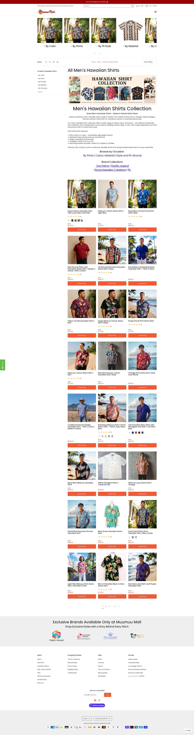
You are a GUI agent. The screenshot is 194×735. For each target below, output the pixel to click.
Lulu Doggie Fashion (135, 666)
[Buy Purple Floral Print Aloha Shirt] (142, 304)
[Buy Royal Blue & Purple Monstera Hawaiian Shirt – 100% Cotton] (142, 250)
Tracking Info (72, 673)
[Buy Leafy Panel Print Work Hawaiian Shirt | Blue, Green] (142, 514)
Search (100, 666)
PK (129, 170)
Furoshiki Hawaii (133, 663)
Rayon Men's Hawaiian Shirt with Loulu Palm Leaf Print (80, 212)
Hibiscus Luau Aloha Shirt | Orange (140, 483)
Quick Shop (82, 230)
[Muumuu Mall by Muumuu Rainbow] (47, 12)
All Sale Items (42, 680)
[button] (47, 72)
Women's (40, 663)
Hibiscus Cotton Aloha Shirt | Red (80, 374)
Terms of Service (74, 659)
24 (50, 62)
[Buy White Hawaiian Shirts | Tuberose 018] (112, 465)
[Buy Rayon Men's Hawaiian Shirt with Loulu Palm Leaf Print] (82, 194)
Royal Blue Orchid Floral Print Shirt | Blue (141, 212)
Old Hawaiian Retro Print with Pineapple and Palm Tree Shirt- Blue (142, 427)
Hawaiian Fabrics (43, 666)
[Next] (99, 53)
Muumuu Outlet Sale (135, 673)
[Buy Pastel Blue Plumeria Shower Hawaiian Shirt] (82, 514)
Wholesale (101, 676)
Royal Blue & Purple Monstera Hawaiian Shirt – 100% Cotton (141, 268)
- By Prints (40, 78)
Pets (38, 673)
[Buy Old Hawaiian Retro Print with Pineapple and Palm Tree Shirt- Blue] (142, 408)
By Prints (88, 155)
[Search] (132, 5)
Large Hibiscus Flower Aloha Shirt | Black (110, 322)
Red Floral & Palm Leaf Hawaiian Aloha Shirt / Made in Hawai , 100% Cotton (81, 269)
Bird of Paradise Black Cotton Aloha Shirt (111, 585)
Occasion (118, 151)
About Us (40, 683)
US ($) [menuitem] (155, 6)
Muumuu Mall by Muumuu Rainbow (95, 723)
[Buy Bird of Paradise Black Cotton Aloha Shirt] (112, 567)
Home (93, 62)
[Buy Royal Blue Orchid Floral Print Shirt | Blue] (142, 194)
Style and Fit (124, 155)
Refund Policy (72, 663)
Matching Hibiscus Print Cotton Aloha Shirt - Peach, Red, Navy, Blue (112, 427)
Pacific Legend (120, 166)
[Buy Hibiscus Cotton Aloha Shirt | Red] (82, 356)
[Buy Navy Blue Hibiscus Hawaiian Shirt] (82, 465)
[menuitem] (139, 6)
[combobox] (107, 5)
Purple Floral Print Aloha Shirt (141, 321)
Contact (101, 663)
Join (107, 695)
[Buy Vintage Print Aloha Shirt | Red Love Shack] (142, 356)
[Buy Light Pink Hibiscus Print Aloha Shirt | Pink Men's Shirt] (82, 567)
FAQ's (100, 659)
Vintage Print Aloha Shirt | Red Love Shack (141, 374)
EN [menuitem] (150, 6)
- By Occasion (42, 88)
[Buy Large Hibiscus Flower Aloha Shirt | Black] (112, 304)
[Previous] (94, 53)
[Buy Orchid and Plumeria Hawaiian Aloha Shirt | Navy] (112, 250)
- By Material (41, 85)
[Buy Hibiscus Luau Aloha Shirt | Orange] (142, 465)
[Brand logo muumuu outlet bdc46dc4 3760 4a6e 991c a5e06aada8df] (137, 636)
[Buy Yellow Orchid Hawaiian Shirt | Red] (82, 304)
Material (110, 155)
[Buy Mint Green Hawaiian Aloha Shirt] (112, 514)
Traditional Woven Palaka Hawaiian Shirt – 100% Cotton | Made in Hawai (81, 427)
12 (46, 62)
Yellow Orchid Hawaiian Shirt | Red (81, 322)
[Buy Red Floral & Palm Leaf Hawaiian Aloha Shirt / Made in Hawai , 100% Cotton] (82, 250)
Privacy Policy (72, 666)
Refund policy (103, 673)
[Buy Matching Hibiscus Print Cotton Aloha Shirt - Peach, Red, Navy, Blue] (112, 408)
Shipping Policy (73, 669)
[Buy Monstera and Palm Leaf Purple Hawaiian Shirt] (142, 567)
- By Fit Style (41, 82)
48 (57, 62)
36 (53, 62)
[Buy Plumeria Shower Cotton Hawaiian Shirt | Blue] (112, 356)
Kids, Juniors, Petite (44, 669)
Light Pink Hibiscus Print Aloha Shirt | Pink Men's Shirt (81, 585)
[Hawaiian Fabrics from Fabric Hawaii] (56, 635)
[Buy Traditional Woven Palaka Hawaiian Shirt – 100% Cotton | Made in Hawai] (82, 408)
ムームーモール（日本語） (136, 676)
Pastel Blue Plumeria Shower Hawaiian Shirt (80, 532)
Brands (137, 155)
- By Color (40, 75)
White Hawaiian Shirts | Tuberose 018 (108, 483)
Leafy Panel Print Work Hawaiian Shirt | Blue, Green (140, 532)
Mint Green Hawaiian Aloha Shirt (110, 532)
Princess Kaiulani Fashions (137, 669)
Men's (99, 62)
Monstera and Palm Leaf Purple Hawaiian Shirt (142, 585)
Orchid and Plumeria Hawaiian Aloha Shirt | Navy (111, 268)
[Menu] (155, 12)
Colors (99, 155)
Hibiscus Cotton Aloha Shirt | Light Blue (111, 212)
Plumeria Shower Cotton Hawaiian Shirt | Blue (109, 374)
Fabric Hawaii (132, 659)
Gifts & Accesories (43, 676)
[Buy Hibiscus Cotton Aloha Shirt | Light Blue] (112, 194)
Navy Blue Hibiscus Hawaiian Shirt (80, 483)
